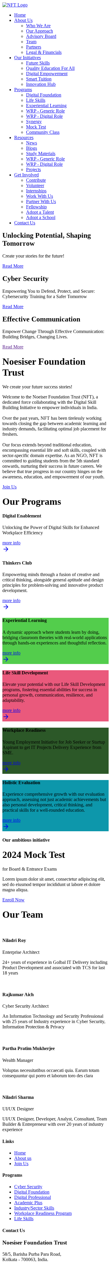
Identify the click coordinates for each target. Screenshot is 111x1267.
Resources (23, 137)
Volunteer (35, 185)
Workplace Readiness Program (43, 1213)
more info (11, 546)
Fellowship (36, 206)
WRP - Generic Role (45, 110)
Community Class (42, 132)
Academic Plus (28, 1202)
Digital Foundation (43, 94)
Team (31, 41)
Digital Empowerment (46, 73)
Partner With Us (41, 201)
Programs (23, 89)
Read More (12, 265)
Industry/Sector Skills (34, 1207)
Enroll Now (13, 899)
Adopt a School (40, 217)
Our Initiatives (27, 57)
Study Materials (40, 153)
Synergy (34, 121)
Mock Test (36, 126)
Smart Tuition (39, 78)
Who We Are (38, 25)
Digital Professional (32, 1197)
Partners (33, 46)
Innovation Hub (41, 84)
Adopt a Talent (40, 212)
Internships (36, 190)
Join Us (9, 486)
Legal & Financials (44, 52)
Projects (33, 169)
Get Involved (26, 174)
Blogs (31, 148)
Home (20, 14)
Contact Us (24, 222)
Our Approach (39, 30)
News (31, 142)
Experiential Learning (46, 105)
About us (22, 1158)
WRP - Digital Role (44, 116)
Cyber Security (28, 1186)
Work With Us (39, 196)
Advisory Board (41, 36)
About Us (23, 20)
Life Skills (35, 100)
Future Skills (38, 62)
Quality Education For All (50, 68)
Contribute (36, 180)
